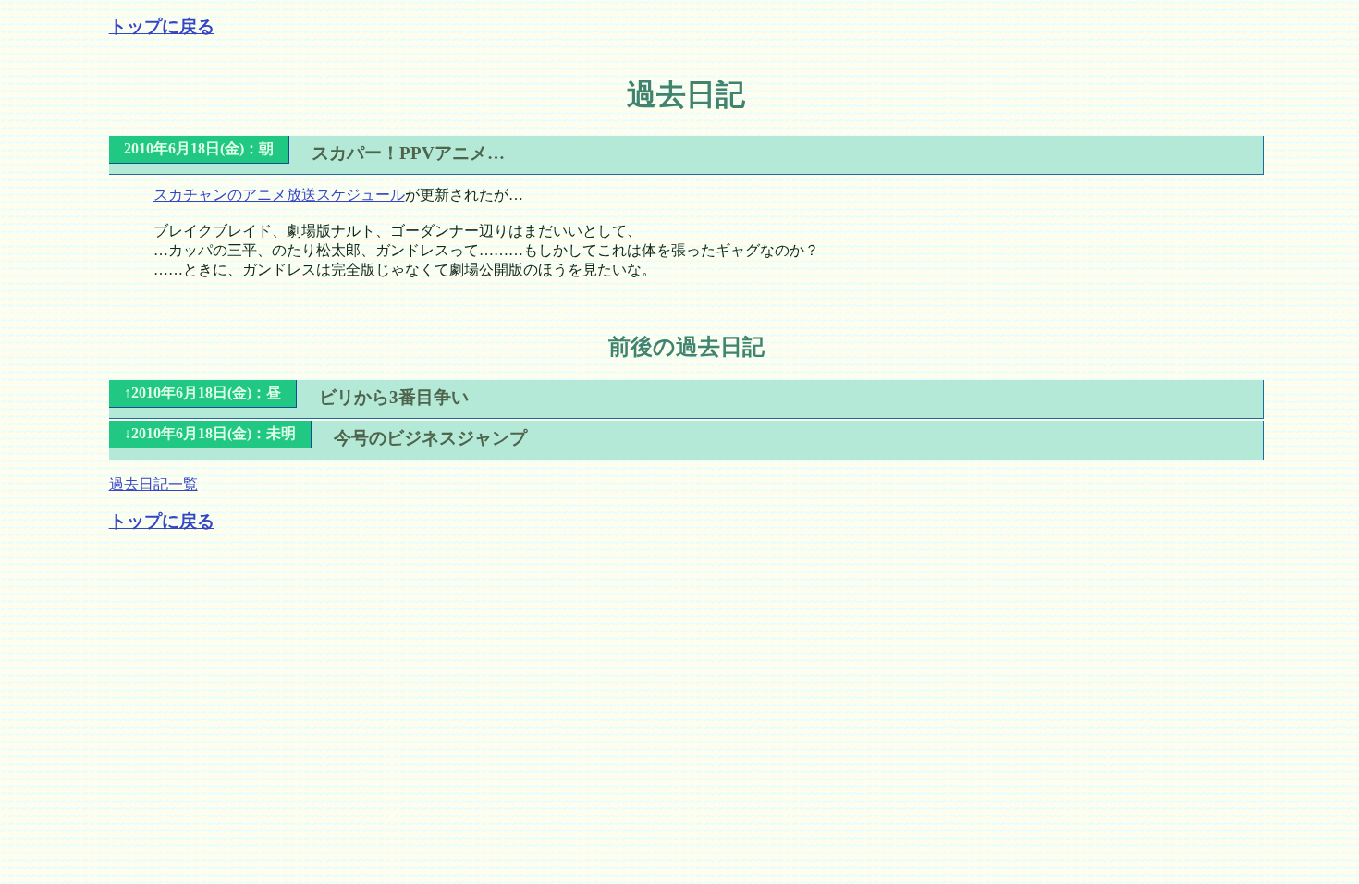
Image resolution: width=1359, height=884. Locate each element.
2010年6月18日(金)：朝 (199, 148)
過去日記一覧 (153, 484)
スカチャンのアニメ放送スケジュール (279, 195)
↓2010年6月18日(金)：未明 (210, 433)
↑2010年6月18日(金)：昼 (202, 392)
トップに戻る (161, 26)
